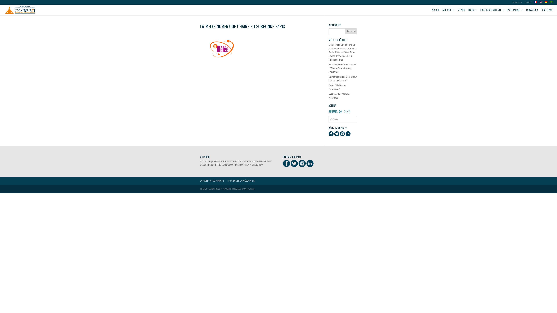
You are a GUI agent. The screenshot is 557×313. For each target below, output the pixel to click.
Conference (547, 10)
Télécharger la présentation (241, 181)
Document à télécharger (212, 181)
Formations (532, 10)
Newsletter (517, 2)
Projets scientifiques (490, 10)
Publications (514, 10)
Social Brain (249, 189)
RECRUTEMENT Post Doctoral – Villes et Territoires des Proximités (342, 68)
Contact (528, 2)
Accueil (435, 10)
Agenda (461, 10)
